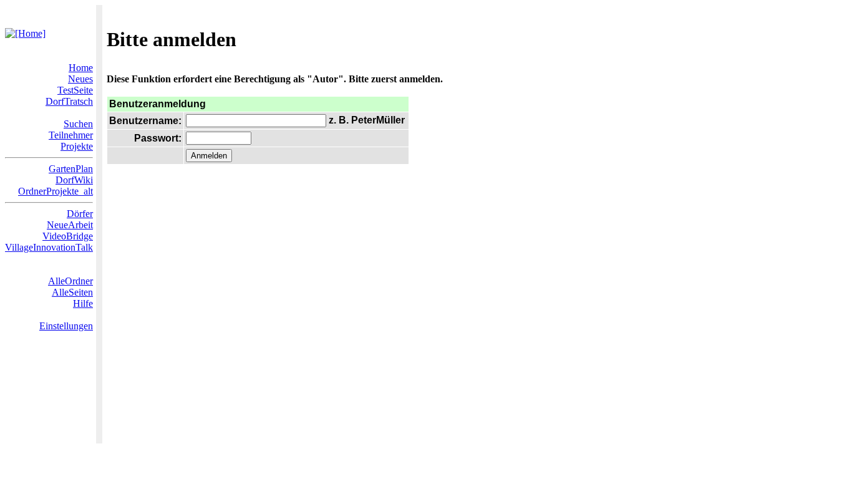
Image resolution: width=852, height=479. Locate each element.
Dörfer (80, 213)
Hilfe (83, 303)
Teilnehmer (71, 135)
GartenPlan (71, 168)
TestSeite (75, 90)
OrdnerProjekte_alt (55, 191)
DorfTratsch (69, 101)
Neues (80, 79)
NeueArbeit (70, 225)
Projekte (77, 146)
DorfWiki (74, 180)
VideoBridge (67, 236)
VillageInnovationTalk (49, 247)
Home (81, 67)
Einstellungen (66, 326)
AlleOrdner (70, 281)
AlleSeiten (72, 292)
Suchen (78, 124)
